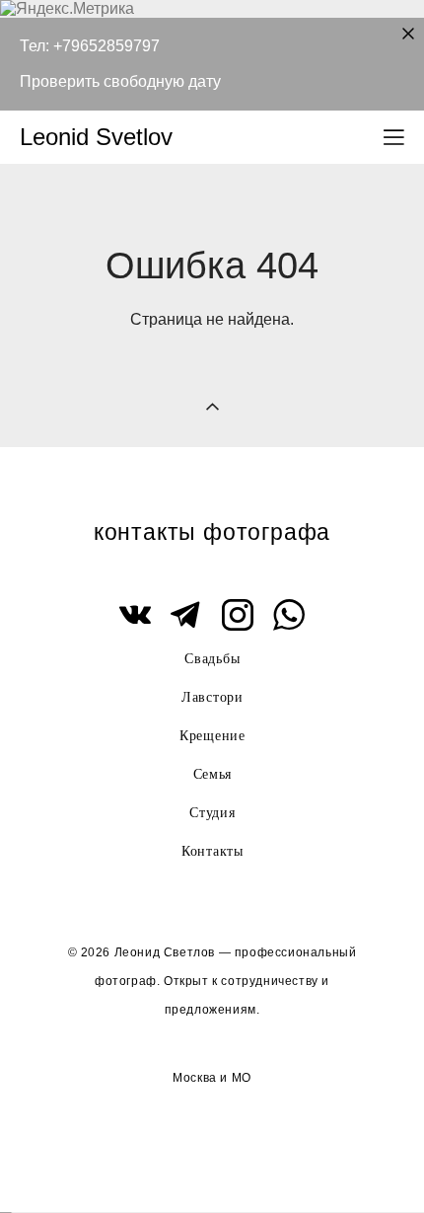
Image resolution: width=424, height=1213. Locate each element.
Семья (213, 774)
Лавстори (212, 697)
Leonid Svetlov (96, 137)
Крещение (212, 735)
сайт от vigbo (212, 1166)
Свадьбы (212, 658)
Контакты (212, 851)
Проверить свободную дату (120, 81)
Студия (212, 812)
